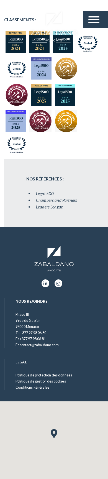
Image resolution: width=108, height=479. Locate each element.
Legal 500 (45, 193)
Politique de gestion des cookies (41, 381)
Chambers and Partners (56, 200)
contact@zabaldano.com (39, 345)
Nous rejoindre (31, 301)
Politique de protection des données (44, 375)
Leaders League (49, 206)
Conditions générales (32, 387)
